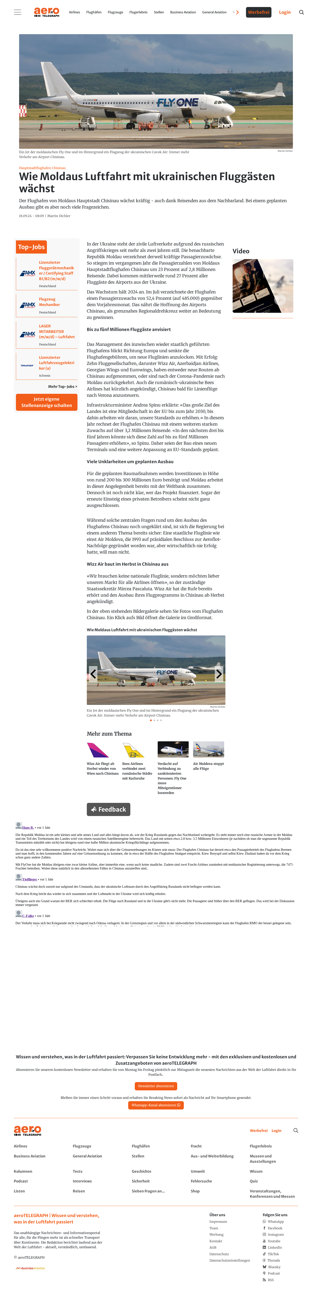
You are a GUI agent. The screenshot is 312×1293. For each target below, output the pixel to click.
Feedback (112, 809)
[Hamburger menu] (17, 12)
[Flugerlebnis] (274, 1146)
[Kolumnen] (38, 1171)
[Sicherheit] (156, 1181)
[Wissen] (274, 1171)
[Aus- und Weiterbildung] (215, 1159)
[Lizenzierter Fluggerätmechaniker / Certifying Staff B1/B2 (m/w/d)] (46, 274)
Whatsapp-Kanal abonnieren (154, 1105)
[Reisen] (97, 1194)
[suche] (301, 12)
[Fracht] (215, 1146)
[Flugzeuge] (97, 1146)
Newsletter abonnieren (156, 1086)
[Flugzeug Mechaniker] (46, 306)
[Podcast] (38, 1181)
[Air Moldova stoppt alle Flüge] (209, 770)
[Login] (276, 1131)
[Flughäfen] (156, 1146)
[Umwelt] (215, 1171)
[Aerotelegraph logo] (47, 11)
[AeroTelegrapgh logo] (27, 1131)
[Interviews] (97, 1181)
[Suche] (296, 1130)
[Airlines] (38, 1146)
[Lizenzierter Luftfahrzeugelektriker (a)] (46, 366)
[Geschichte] (156, 1171)
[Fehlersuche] (215, 1181)
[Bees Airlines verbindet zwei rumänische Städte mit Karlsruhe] (138, 770)
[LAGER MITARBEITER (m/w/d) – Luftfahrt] (46, 334)
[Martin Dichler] (58, 216)
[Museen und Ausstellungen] (274, 1159)
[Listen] (38, 1194)
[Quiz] (274, 1181)
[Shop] (215, 1194)
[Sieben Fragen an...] (156, 1194)
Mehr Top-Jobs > (62, 386)
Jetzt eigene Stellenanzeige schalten (46, 402)
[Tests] (97, 1171)
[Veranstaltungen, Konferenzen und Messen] (274, 1194)
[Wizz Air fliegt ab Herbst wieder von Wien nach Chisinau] (103, 770)
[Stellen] (156, 1159)
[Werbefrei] (259, 1131)
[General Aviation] (97, 1159)
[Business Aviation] (38, 1159)
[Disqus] (156, 873)
